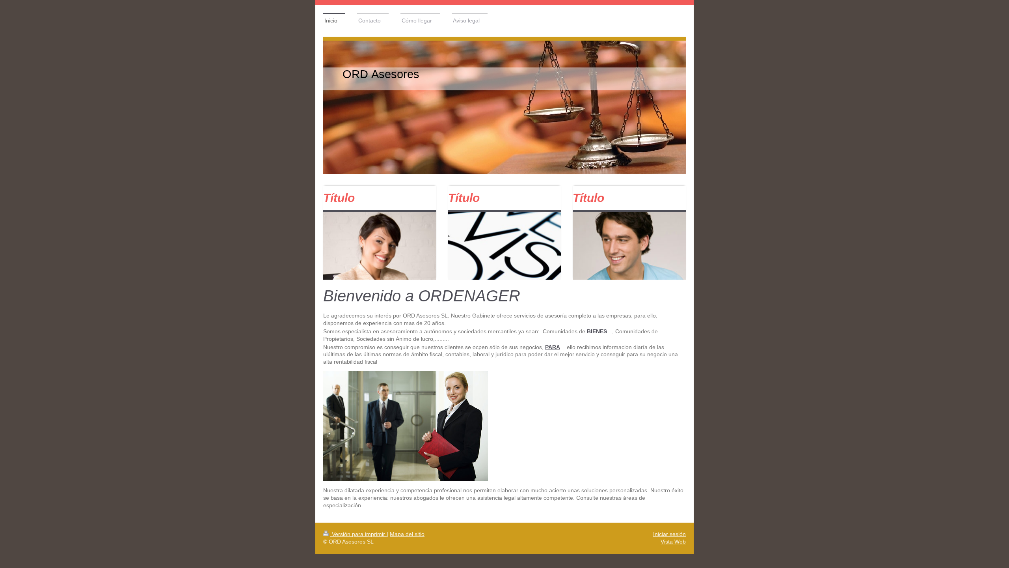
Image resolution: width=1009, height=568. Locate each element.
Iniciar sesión (669, 534)
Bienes (597, 331)
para (552, 347)
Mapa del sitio (407, 534)
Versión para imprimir (358, 534)
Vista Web (673, 541)
